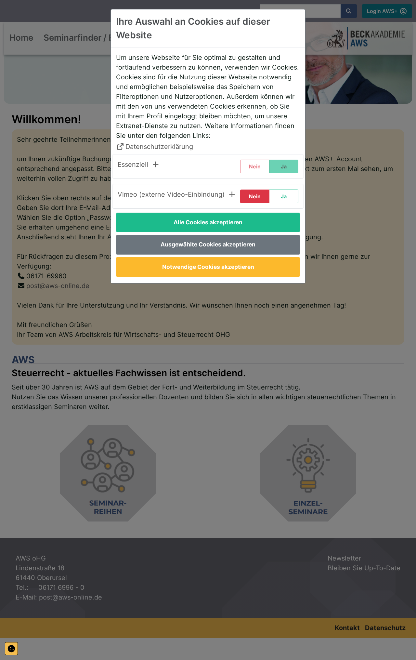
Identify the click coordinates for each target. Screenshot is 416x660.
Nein (255, 196)
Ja (284, 196)
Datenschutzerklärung (159, 147)
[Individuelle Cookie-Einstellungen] (11, 648)
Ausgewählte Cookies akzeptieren (208, 244)
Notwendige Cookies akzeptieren (208, 266)
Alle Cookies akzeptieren (208, 222)
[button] (139, 166)
